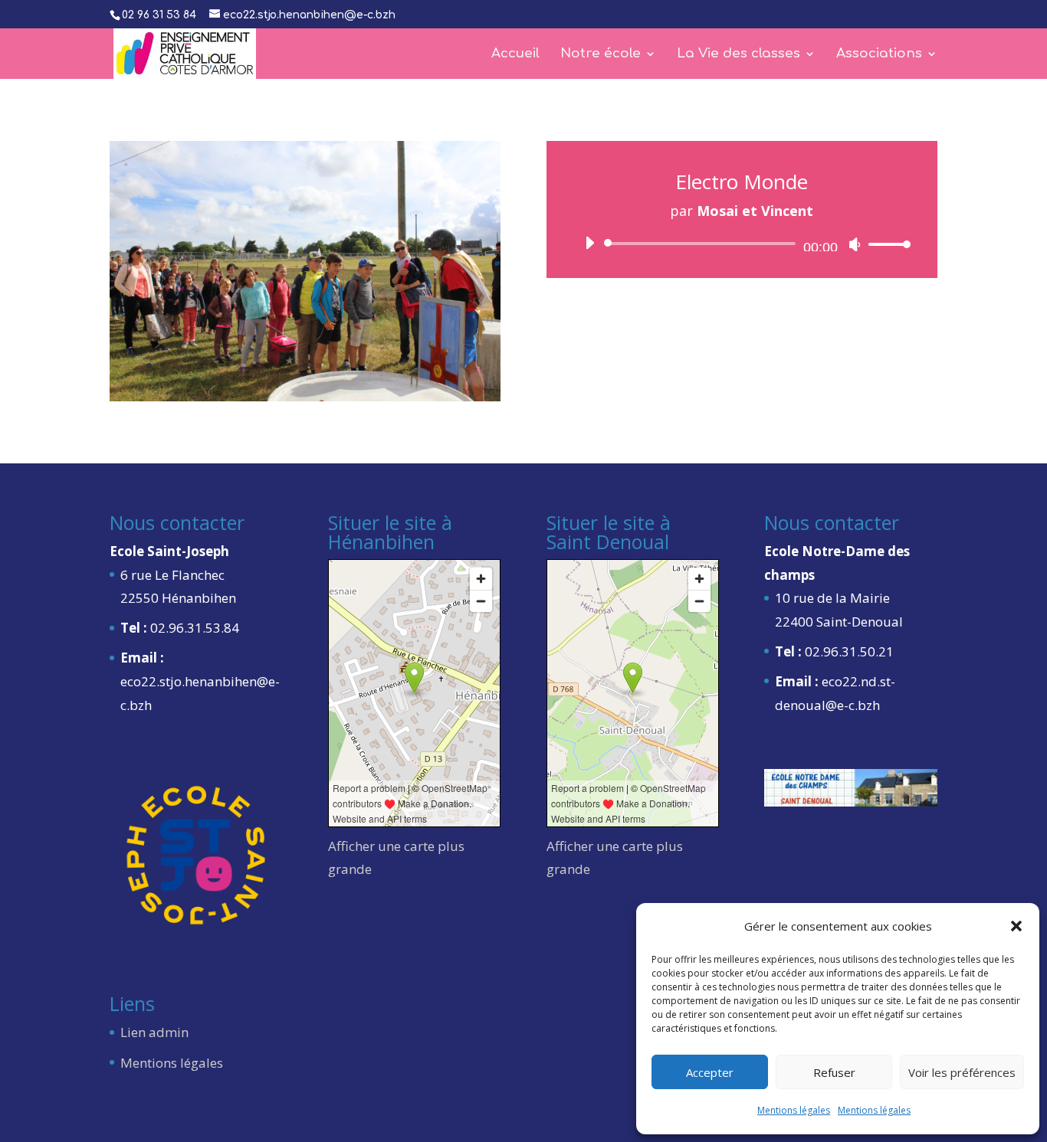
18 (370, 365)
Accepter (710, 1072)
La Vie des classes (738, 54)
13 (305, 365)
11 (279, 365)
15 (331, 365)
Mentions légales (793, 1110)
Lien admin (154, 1032)
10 (266, 365)
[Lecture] (589, 243)
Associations (879, 54)
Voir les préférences (962, 1072)
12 (292, 365)
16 (344, 365)
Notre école (600, 54)
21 (409, 365)
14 (318, 365)
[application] (742, 243)
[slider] (885, 244)
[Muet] (855, 244)
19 (383, 365)
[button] (1016, 926)
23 (435, 365)
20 (396, 365)
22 (422, 365)
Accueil (515, 54)
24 (448, 365)
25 (461, 365)
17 (357, 365)
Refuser (834, 1072)
